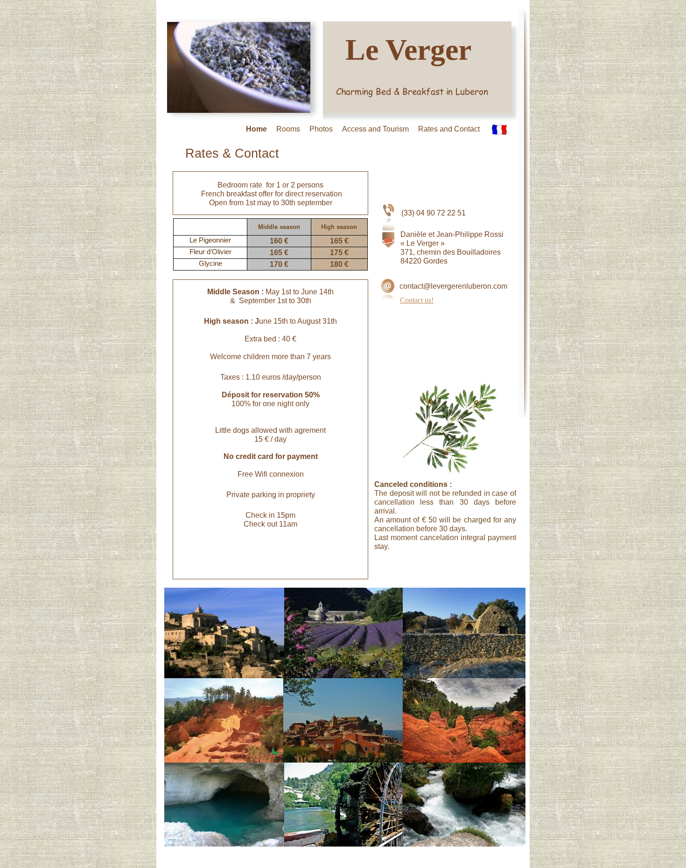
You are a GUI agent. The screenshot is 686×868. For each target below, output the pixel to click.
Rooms (288, 129)
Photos (321, 129)
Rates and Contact (449, 129)
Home (256, 129)
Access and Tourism (375, 129)
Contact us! (417, 300)
